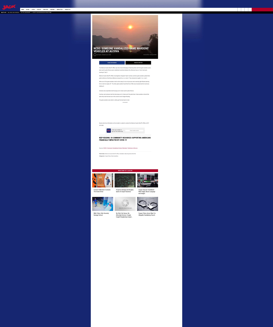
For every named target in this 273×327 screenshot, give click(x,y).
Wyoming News (114, 156)
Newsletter (59, 9)
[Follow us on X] (250, 9)
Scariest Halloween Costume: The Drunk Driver (102, 190)
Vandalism (122, 153)
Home (22, 9)
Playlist (39, 9)
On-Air (27, 9)
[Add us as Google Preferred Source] (243, 9)
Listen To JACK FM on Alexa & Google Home (41, 12)
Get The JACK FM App (25, 12)
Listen (33, 9)
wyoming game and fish (130, 153)
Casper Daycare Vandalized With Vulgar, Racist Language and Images (146, 191)
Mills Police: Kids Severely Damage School (101, 214)
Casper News (108, 156)
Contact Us (67, 9)
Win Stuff (45, 9)
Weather (52, 9)
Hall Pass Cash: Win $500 (13, 12)
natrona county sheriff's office (112, 153)
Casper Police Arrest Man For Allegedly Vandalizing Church (147, 214)
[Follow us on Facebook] (246, 9)
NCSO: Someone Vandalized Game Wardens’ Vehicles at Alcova (120, 148)
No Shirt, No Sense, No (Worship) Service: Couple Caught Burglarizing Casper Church (124, 215)
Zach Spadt (99, 54)
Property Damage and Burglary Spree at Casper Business (125, 190)
